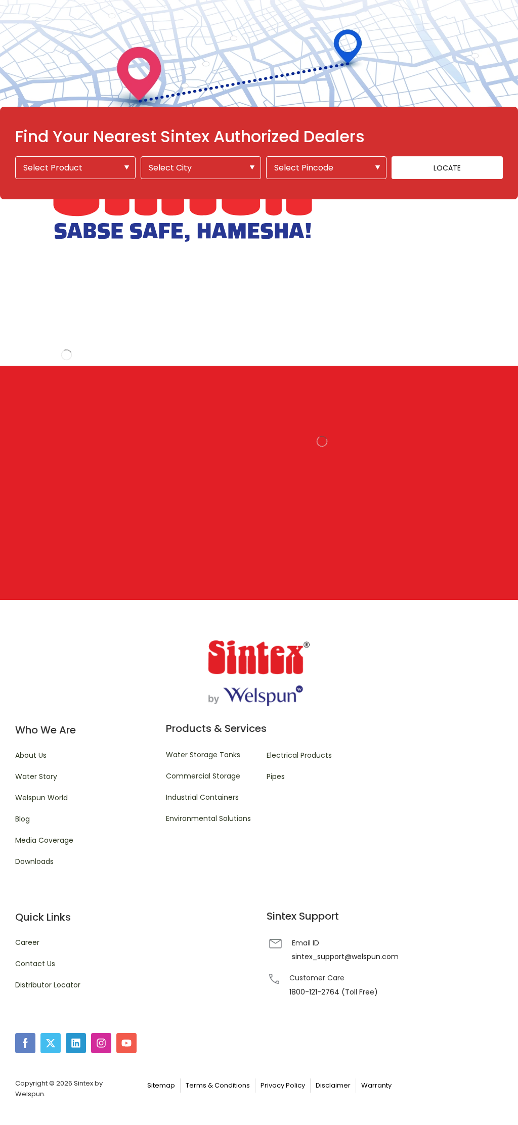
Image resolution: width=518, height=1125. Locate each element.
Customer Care (316, 978)
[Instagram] (101, 1043)
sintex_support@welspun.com (345, 956)
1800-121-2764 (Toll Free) (333, 992)
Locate (447, 168)
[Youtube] (126, 1043)
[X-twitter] (50, 1043)
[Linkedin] (76, 1043)
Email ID (305, 943)
